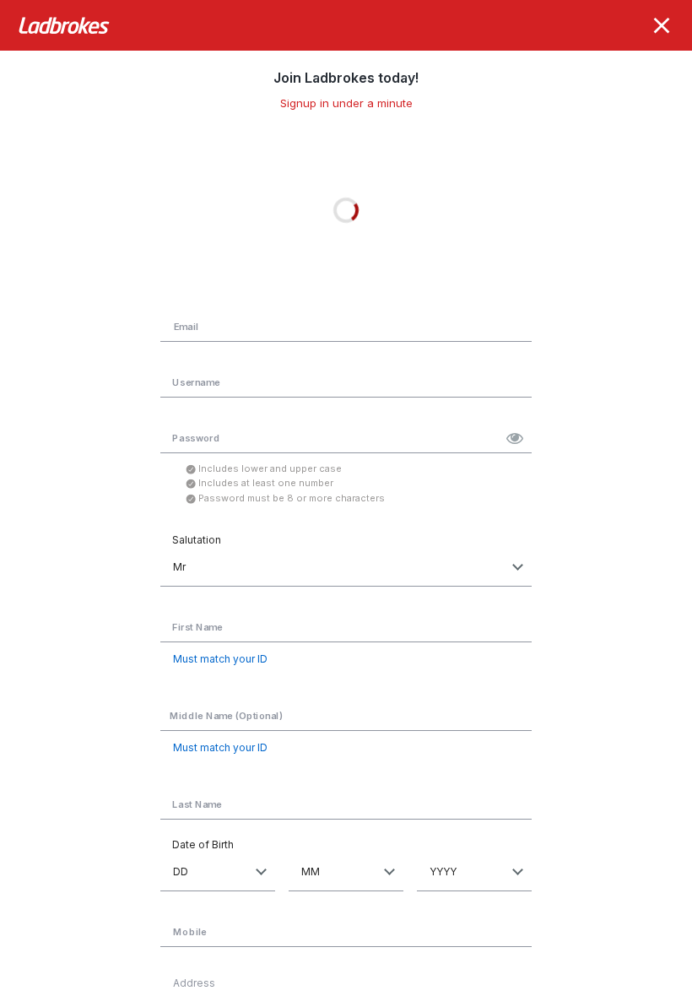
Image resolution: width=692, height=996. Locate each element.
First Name (197, 626)
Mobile (190, 932)
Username (195, 381)
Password (195, 437)
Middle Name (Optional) (226, 715)
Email (186, 326)
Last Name (196, 804)
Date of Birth (203, 844)
